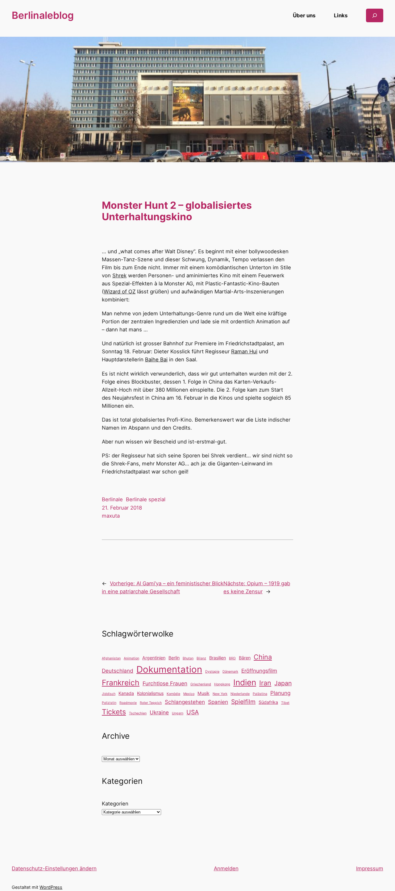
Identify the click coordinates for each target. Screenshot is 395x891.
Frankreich (120, 682)
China (263, 657)
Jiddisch (108, 694)
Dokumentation (169, 669)
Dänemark (230, 672)
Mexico (188, 694)
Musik (204, 693)
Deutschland (117, 670)
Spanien (218, 702)
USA (192, 712)
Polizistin (109, 703)
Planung (280, 693)
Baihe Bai (156, 359)
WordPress (51, 887)
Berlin (174, 657)
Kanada (126, 693)
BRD (232, 658)
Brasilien (217, 657)
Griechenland (200, 684)
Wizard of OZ (119, 291)
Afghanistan (111, 658)
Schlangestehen (185, 702)
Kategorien (115, 804)
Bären (245, 657)
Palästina (260, 694)
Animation (131, 658)
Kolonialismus (150, 693)
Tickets (114, 712)
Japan (283, 683)
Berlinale (112, 499)
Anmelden (226, 868)
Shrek (119, 275)
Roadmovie (128, 703)
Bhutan (188, 658)
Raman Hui (244, 351)
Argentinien (153, 657)
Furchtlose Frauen (165, 683)
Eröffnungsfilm (259, 670)
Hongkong (222, 684)
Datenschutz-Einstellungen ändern (54, 868)
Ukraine (159, 712)
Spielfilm (243, 701)
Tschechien (138, 713)
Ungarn (177, 713)
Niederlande (240, 694)
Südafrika (268, 702)
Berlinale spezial (145, 499)
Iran (265, 683)
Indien (244, 682)
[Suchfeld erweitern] (374, 15)
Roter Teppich (151, 703)
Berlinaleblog (43, 15)
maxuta (111, 516)
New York (220, 694)
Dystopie (212, 672)
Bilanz (201, 658)
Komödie (173, 694)
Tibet (285, 703)
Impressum (369, 868)
